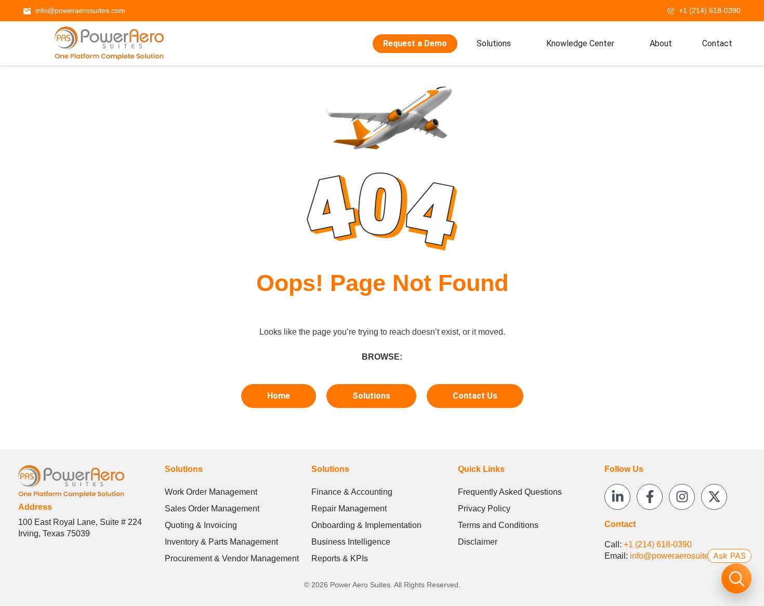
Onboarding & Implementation (366, 525)
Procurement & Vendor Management (232, 558)
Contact (717, 43)
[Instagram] (682, 497)
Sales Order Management (212, 508)
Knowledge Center (580, 43)
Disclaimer (477, 541)
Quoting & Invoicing (201, 525)
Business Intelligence (350, 541)
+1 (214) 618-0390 (658, 544)
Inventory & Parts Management (221, 541)
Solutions (494, 43)
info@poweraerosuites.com (680, 555)
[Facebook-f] (650, 497)
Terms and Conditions (498, 525)
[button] (496, 43)
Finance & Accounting (351, 492)
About (661, 43)
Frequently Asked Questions (510, 492)
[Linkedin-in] (617, 497)
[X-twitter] (714, 497)
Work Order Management (211, 492)
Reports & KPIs (339, 558)
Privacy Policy (484, 508)
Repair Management (349, 508)
